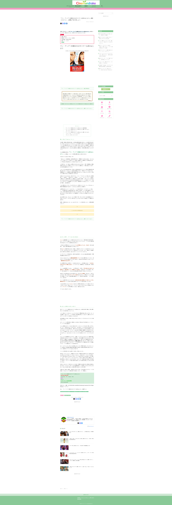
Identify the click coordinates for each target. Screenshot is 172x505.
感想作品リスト (105, 89)
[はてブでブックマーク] (67, 23)
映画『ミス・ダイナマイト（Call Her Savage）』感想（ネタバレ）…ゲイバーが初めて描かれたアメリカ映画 (106, 46)
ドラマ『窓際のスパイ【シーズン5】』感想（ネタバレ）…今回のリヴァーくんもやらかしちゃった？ (106, 42)
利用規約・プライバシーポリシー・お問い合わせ (85, 497)
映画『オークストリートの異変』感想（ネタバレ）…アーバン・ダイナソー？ (106, 51)
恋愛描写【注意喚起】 (67, 395)
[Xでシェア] (61, 23)
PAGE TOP (86, 494)
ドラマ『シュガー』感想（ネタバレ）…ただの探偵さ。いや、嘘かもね (106, 62)
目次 (76, 126)
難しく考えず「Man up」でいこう (71, 130)
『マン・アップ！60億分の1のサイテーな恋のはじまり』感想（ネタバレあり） (77, 132)
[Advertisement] (77, 14)
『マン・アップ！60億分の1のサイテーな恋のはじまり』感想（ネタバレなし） (77, 129)
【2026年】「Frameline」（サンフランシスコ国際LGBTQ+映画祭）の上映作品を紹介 (106, 66)
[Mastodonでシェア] (63, 23)
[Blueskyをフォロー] (82, 423)
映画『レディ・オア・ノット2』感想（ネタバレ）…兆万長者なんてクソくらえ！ (106, 59)
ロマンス (62, 395)
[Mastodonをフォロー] (80, 423)
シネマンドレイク (70, 417)
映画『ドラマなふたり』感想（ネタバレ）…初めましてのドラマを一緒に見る (106, 38)
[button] (112, 13)
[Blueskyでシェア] (65, 23)
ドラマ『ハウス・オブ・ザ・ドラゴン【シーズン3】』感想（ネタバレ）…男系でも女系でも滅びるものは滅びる (106, 54)
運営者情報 (79, 499)
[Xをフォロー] (78, 423)
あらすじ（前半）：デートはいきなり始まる (73, 133)
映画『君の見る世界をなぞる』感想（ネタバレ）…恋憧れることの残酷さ (106, 35)
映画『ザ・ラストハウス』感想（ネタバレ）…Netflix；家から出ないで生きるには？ (105, 69)
